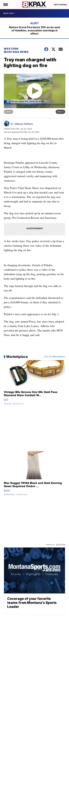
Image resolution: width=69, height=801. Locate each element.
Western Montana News (16, 50)
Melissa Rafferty (24, 123)
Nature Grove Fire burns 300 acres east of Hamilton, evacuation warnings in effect (34, 30)
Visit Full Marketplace (54, 357)
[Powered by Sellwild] (60, 545)
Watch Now (59, 5)
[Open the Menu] (5, 4)
